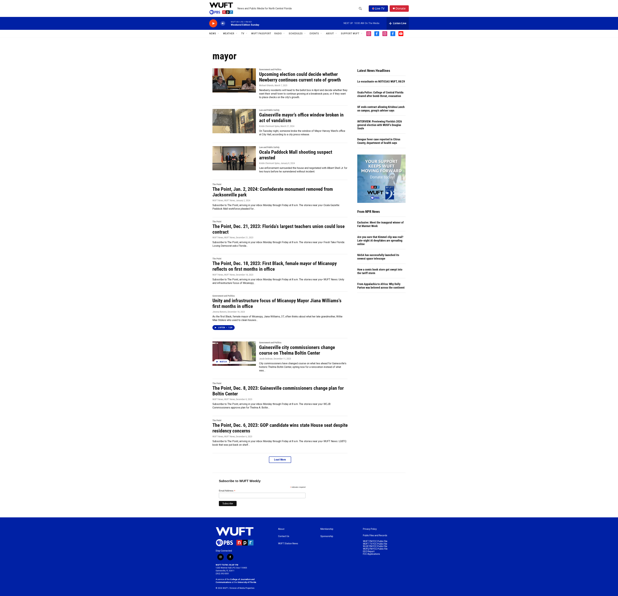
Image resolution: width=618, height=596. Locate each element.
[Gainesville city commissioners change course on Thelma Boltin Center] (234, 353)
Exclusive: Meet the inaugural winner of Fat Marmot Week (380, 224)
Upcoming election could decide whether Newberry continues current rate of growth (300, 77)
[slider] (228, 23)
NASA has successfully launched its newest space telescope (378, 256)
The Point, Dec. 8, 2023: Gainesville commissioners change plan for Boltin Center (278, 391)
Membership (326, 529)
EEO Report (369, 551)
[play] (213, 23)
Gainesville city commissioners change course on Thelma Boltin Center (297, 350)
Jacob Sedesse (266, 358)
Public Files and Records (375, 535)
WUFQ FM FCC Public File (375, 549)
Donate (401, 8)
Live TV (379, 8)
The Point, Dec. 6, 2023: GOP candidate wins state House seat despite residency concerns (280, 428)
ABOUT (330, 33)
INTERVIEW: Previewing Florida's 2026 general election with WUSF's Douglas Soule (379, 125)
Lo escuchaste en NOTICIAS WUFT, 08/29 (381, 81)
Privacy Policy (370, 529)
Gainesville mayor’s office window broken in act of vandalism (301, 117)
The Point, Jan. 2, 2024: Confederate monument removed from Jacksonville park (272, 192)
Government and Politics (270, 69)
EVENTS (314, 33)
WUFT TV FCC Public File (375, 544)
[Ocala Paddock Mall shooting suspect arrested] (234, 158)
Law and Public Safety (269, 110)
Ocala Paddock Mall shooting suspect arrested (295, 154)
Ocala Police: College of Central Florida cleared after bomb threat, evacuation (380, 94)
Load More (280, 459)
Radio (278, 33)
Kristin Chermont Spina (269, 126)
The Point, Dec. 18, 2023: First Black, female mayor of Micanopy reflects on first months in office (274, 266)
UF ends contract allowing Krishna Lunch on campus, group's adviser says (381, 108)
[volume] (223, 23)
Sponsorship (326, 536)
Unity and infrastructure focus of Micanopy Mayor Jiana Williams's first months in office (277, 303)
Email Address (227, 490)
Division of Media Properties (242, 588)
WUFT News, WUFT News (223, 200)
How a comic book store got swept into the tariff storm (379, 271)
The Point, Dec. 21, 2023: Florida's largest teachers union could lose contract (278, 229)
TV (242, 33)
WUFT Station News (288, 543)
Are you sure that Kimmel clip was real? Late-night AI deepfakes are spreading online (380, 240)
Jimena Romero (219, 311)
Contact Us (283, 536)
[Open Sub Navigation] (218, 33)
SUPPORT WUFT (350, 33)
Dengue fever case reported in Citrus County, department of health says (378, 141)
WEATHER (228, 33)
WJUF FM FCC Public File (375, 546)
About (281, 529)
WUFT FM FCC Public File (375, 541)
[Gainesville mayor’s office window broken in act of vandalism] (234, 121)
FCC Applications (371, 554)
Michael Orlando (266, 85)
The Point (216, 184)
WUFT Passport (261, 33)
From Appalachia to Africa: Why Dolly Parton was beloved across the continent (381, 285)
